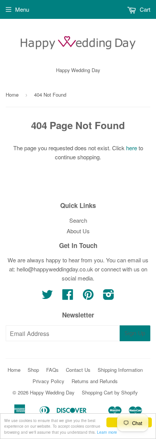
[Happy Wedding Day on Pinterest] (88, 296)
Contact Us (78, 369)
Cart (144, 9)
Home (12, 94)
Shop (33, 369)
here (131, 148)
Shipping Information (120, 369)
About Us (78, 231)
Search (78, 220)
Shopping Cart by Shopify (110, 392)
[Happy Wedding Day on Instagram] (108, 296)
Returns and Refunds (95, 381)
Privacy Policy (48, 381)
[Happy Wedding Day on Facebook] (67, 296)
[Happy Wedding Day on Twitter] (47, 296)
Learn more (107, 432)
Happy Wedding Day (52, 392)
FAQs (52, 369)
